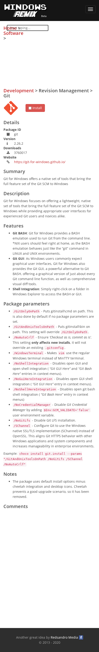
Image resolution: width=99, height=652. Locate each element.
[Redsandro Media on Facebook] (81, 637)
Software (13, 33)
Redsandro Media (64, 637)
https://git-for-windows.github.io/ (39, 162)
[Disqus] (49, 569)
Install (37, 108)
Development (18, 90)
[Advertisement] (61, 58)
